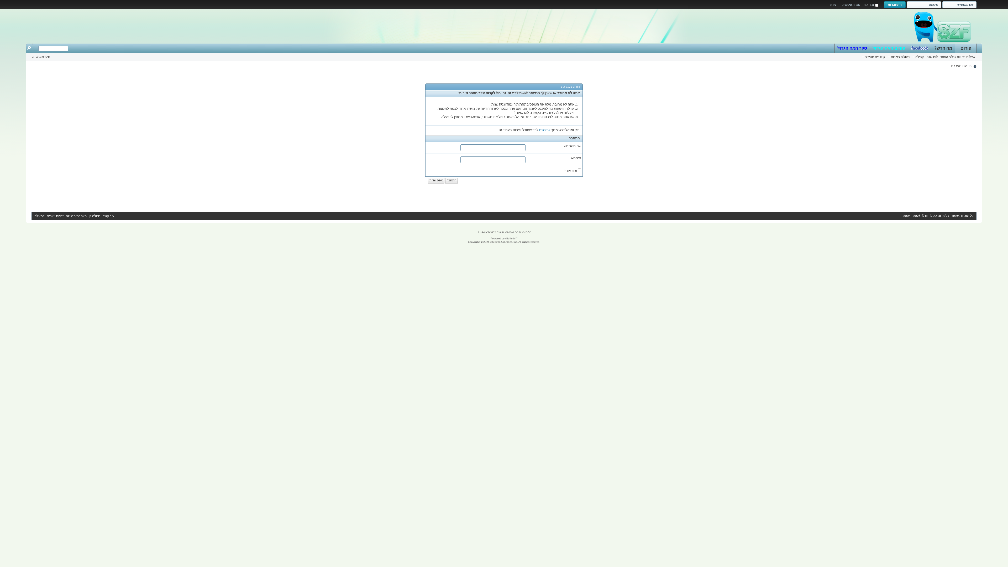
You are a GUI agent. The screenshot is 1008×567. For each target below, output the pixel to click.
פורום (965, 48)
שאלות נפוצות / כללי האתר (957, 57)
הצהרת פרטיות (76, 216)
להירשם (544, 130)
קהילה (919, 57)
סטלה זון (95, 216)
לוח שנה (932, 57)
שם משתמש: (572, 146)
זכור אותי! (571, 171)
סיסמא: (575, 158)
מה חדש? (943, 48)
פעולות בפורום (900, 57)
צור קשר (108, 216)
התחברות (895, 5)
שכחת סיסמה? (851, 4)
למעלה (39, 216)
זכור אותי (868, 4)
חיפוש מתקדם (41, 57)
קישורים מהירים (875, 57)
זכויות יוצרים (55, 216)
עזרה (833, 4)
